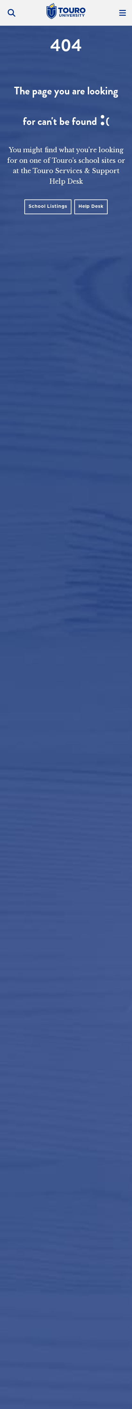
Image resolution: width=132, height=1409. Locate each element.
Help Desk (90, 206)
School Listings (48, 206)
